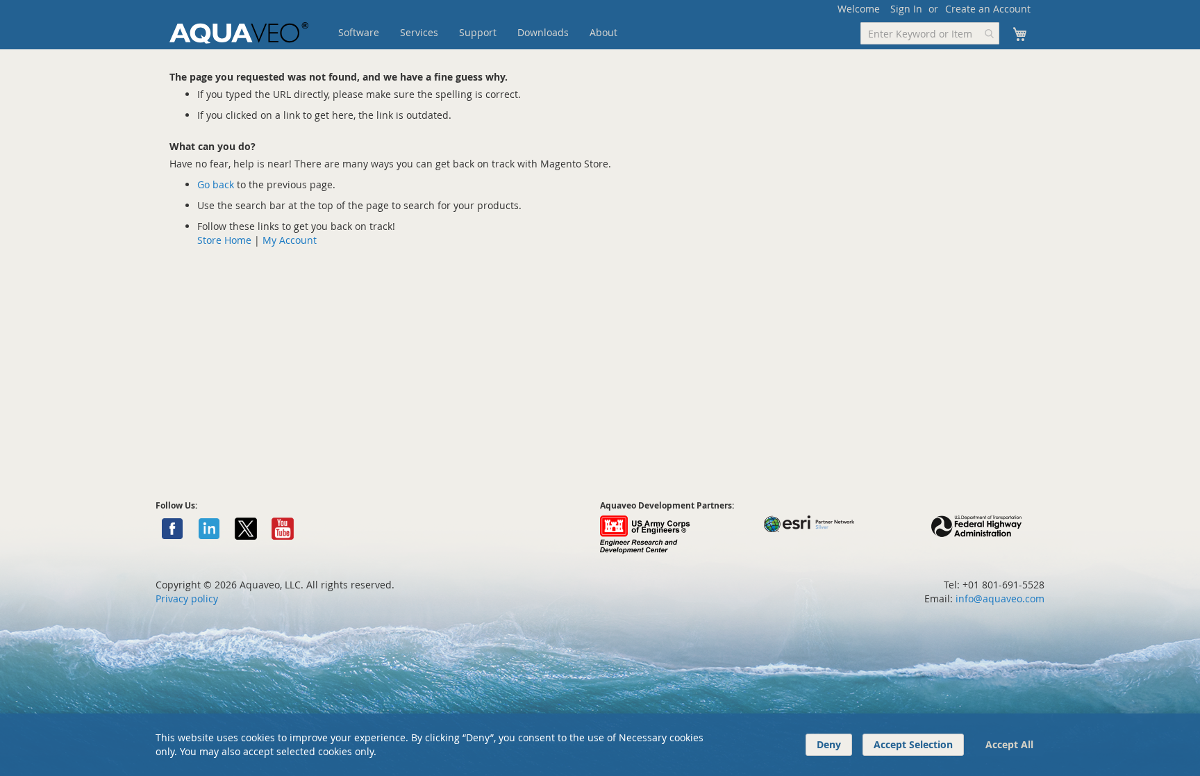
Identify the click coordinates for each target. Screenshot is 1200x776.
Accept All (1009, 744)
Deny (829, 744)
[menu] (499, 32)
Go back (215, 184)
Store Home (224, 240)
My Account (289, 240)
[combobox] (929, 33)
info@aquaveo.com (1000, 598)
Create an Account (988, 8)
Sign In (906, 8)
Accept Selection (913, 744)
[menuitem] (358, 32)
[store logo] (238, 33)
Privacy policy (187, 598)
